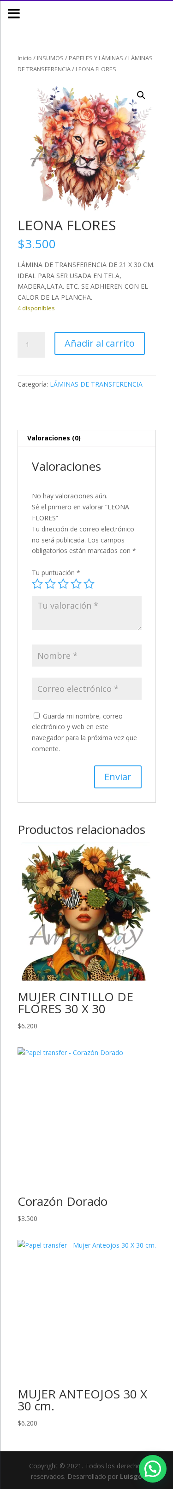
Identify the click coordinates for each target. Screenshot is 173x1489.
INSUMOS (50, 58)
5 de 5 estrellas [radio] (89, 583)
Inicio (25, 58)
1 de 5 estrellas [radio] (37, 583)
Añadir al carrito (100, 343)
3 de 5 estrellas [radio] (63, 583)
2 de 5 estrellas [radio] (50, 583)
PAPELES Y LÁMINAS (96, 58)
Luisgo (131, 1476)
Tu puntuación (56, 572)
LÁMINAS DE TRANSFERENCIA (96, 384)
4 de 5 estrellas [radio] (76, 583)
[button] (141, 95)
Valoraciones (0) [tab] (54, 438)
